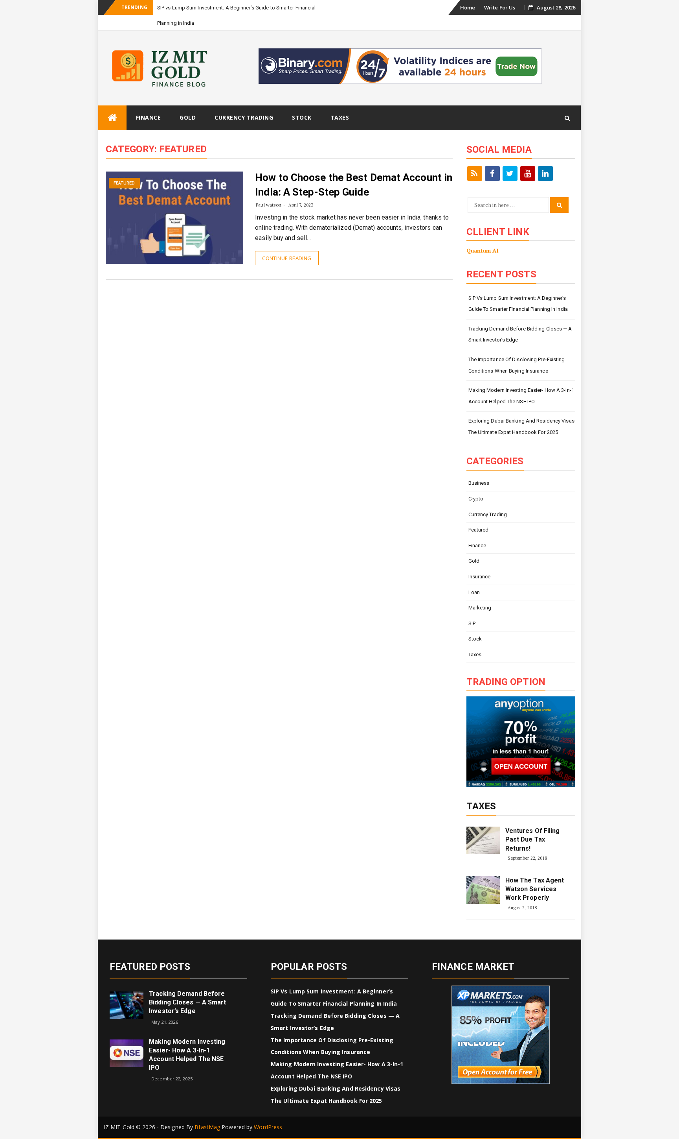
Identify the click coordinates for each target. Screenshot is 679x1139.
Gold (188, 117)
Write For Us (499, 7)
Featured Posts (150, 966)
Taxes (339, 117)
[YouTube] (527, 173)
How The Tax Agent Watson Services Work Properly (534, 889)
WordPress (268, 1127)
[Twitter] (510, 173)
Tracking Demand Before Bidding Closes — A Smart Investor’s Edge (520, 334)
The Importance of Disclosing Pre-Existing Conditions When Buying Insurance (516, 365)
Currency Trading (244, 117)
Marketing (480, 608)
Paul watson (268, 205)
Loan (474, 592)
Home (467, 7)
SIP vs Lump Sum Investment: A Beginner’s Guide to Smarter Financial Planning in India (518, 303)
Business (479, 483)
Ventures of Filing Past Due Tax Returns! (532, 839)
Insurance (479, 577)
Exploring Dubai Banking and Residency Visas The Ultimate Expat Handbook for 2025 (521, 426)
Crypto (476, 499)
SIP (471, 623)
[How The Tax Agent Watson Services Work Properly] (483, 890)
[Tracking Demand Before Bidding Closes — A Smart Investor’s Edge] (126, 1004)
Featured (124, 183)
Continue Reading (286, 258)
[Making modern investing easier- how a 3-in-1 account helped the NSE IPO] (126, 1052)
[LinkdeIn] (545, 173)
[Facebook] (492, 173)
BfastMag (207, 1127)
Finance (148, 117)
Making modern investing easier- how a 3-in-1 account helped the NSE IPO (521, 395)
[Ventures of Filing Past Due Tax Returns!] (483, 840)
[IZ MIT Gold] (112, 117)
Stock (302, 117)
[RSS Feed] (474, 173)
